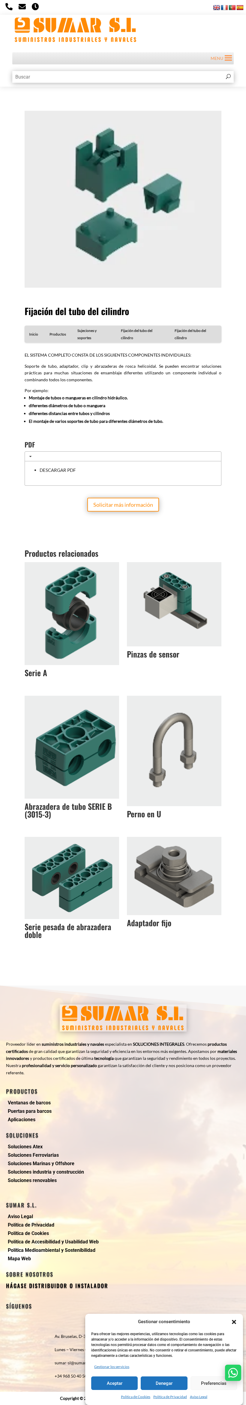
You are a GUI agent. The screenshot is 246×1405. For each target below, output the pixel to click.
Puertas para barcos (30, 1111)
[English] (216, 8)
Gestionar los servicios (111, 1366)
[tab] (123, 456)
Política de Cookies (135, 1396)
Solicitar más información (123, 504)
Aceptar (114, 1383)
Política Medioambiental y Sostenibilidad (51, 1250)
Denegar (164, 1383)
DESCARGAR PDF (58, 470)
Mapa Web (19, 1258)
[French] (224, 8)
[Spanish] (240, 8)
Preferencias (213, 1383)
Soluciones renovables (32, 1180)
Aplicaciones (21, 1119)
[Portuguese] (232, 8)
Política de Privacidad (170, 1396)
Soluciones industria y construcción (46, 1172)
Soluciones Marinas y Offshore (41, 1163)
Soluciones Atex (25, 1147)
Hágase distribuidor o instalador (57, 1285)
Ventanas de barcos (29, 1103)
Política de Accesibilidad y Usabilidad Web (53, 1242)
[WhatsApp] (233, 1373)
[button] (234, 1322)
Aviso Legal (198, 1396)
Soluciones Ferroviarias (33, 1155)
